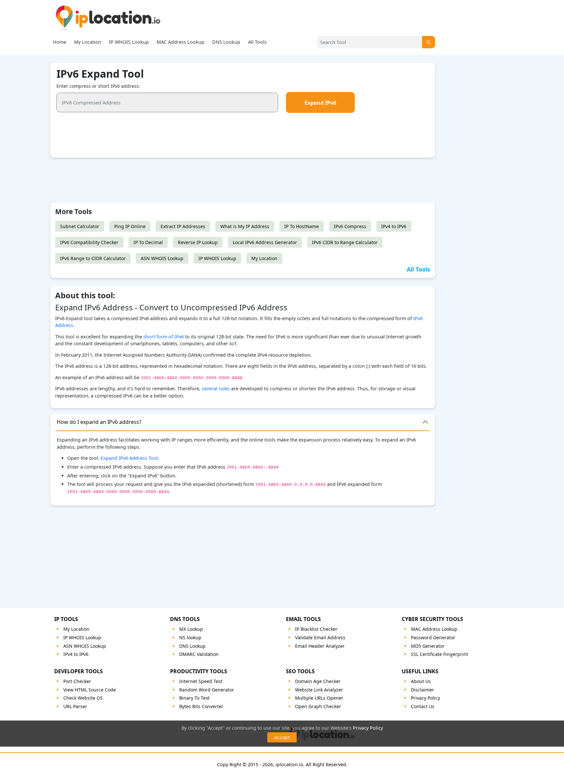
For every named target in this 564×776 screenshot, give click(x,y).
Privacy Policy (368, 728)
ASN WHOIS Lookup (162, 258)
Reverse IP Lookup (198, 242)
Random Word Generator (206, 690)
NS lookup (190, 637)
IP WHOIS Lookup (129, 42)
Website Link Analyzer (319, 690)
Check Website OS (83, 698)
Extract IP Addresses (183, 226)
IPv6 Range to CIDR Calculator (93, 258)
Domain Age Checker (318, 681)
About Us (421, 681)
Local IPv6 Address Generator (265, 242)
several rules (216, 388)
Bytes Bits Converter (201, 706)
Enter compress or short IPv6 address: (98, 86)
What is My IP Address (244, 226)
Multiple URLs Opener (319, 698)
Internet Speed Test (200, 681)
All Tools (257, 42)
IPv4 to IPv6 (393, 226)
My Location (87, 42)
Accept (282, 737)
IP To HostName (301, 226)
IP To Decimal (148, 242)
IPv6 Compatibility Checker (89, 242)
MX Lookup (191, 629)
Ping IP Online (130, 226)
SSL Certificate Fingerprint (439, 654)
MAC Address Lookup (180, 42)
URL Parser (75, 706)
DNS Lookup (226, 42)
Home (59, 42)
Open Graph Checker (318, 706)
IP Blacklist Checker (316, 629)
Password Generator (433, 637)
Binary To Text (194, 698)
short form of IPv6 (163, 337)
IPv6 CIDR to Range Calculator (345, 242)
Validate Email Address (320, 637)
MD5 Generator (428, 646)
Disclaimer (422, 690)
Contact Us (422, 706)
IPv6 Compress (350, 226)
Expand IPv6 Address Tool (129, 458)
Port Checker (77, 681)
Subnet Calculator (79, 226)
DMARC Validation (199, 654)
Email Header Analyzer (320, 646)
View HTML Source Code (89, 690)
